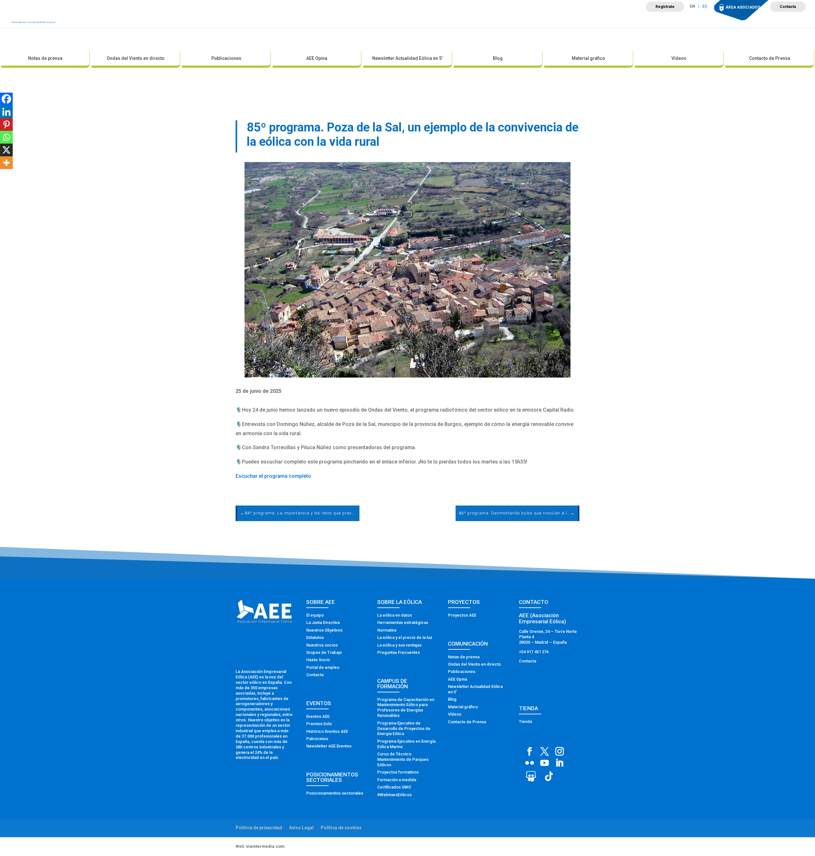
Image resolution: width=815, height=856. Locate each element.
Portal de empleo (322, 667)
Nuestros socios (322, 645)
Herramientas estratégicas (402, 622)
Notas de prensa (45, 58)
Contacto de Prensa (769, 58)
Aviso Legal (301, 827)
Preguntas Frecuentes (398, 652)
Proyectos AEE (462, 615)
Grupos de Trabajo (324, 652)
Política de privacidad (259, 827)
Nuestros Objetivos (324, 630)
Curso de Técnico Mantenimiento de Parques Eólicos (403, 759)
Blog (498, 58)
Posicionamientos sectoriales (334, 793)
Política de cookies (341, 827)
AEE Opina (316, 58)
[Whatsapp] (6, 137)
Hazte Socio (318, 659)
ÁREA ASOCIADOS (743, 7)
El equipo (315, 615)
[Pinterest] (6, 124)
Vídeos (678, 58)
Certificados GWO (394, 787)
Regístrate (665, 6)
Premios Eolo (319, 723)
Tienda (525, 721)
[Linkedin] (6, 111)
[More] (6, 162)
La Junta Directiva (323, 622)
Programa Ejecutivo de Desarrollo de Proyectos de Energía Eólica (403, 728)
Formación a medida (396, 779)
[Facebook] (6, 99)
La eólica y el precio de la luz (404, 637)
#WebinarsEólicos (394, 794)
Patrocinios (317, 738)
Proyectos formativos (398, 772)
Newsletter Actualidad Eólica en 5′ (407, 58)
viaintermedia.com (265, 846)
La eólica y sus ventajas (399, 645)
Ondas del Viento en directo (136, 58)
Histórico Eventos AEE (327, 731)
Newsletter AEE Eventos (328, 746)
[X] (6, 150)
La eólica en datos (394, 615)
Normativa (386, 630)
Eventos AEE (318, 716)
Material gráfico (588, 58)
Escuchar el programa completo (273, 476)
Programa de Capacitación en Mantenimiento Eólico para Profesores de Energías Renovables (405, 707)
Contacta (788, 6)
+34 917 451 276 (534, 651)
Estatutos (315, 637)
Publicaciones (226, 58)
